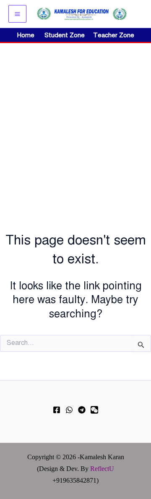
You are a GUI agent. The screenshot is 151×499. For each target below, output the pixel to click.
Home (25, 35)
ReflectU (102, 468)
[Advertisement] (75, 122)
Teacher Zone (113, 35)
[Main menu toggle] (17, 14)
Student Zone (67, 35)
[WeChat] (94, 410)
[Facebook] (56, 410)
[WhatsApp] (69, 410)
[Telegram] (82, 410)
